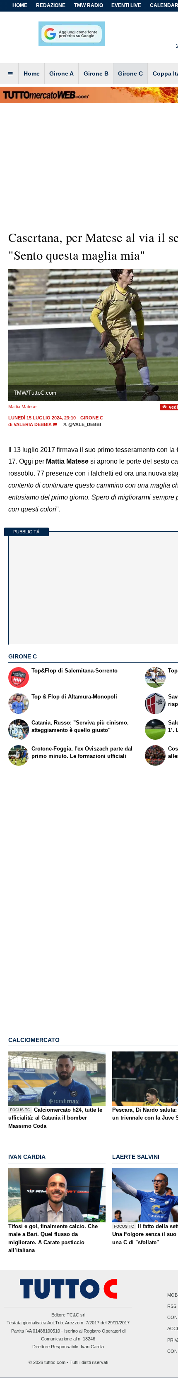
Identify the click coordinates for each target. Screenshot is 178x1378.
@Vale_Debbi (84, 424)
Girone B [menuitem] (96, 73)
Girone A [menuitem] (61, 73)
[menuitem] (10, 74)
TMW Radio (88, 5)
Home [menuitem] (32, 73)
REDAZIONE (50, 5)
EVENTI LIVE (126, 5)
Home (19, 5)
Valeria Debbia (33, 424)
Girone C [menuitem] (130, 73)
